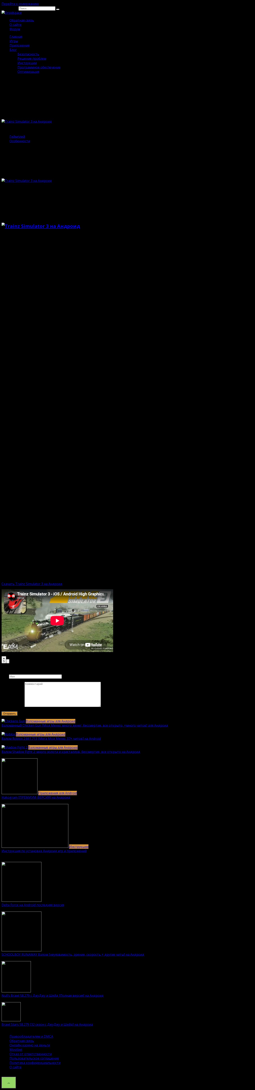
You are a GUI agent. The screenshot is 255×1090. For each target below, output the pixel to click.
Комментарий (13, 706)
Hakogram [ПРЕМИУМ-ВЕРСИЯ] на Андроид (36, 797)
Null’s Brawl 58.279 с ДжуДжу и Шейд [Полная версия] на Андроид (53, 995)
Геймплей (17, 136)
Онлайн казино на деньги (30, 1045)
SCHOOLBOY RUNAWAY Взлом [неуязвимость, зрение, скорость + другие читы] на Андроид (73, 954)
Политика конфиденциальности (35, 1063)
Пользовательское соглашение (34, 1058)
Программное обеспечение (39, 67)
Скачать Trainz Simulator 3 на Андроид (32, 584)
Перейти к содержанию (20, 4)
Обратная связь (22, 20)
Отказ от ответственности (31, 1054)
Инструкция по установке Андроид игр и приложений (44, 851)
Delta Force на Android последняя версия (33, 905)
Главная (16, 36)
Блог (13, 50)
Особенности (20, 141)
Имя (5, 676)
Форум (15, 29)
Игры (14, 41)
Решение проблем (32, 58)
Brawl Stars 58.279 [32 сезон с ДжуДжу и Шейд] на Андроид (47, 1024)
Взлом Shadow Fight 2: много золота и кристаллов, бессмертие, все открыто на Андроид (71, 752)
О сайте (16, 25)
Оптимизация (28, 72)
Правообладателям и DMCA (31, 1036)
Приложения (19, 45)
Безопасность (28, 54)
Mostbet (16, 1049)
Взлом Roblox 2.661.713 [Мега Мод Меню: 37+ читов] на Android (51, 738)
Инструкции (27, 63)
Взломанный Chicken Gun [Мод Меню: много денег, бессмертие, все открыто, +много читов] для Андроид (85, 725)
